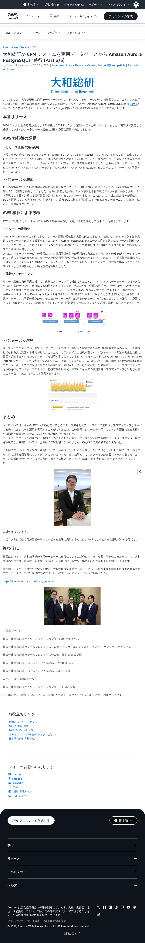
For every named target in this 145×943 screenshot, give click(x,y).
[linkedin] (110, 908)
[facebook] (104, 908)
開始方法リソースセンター (24, 721)
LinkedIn (17, 782)
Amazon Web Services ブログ (21, 47)
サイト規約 (33, 920)
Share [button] (10, 69)
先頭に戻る (70, 933)
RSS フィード (20, 795)
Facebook (17, 778)
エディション (75, 32)
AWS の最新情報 (18, 725)
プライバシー (15, 920)
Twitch (16, 787)
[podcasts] (134, 908)
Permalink (134, 65)
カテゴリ (52, 32)
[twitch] (122, 908)
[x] (98, 908)
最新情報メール (22, 791)
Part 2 (6, 108)
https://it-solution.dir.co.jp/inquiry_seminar (28, 581)
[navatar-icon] (136, 5)
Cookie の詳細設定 (55, 920)
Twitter (17, 774)
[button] (139, 4)
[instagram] (116, 908)
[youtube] (128, 908)
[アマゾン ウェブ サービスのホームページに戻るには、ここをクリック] (13, 18)
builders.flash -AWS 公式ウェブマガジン (32, 734)
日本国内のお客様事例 (21, 738)
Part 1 (133, 103)
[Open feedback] (140, 471)
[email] (98, 915)
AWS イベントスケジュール (24, 730)
